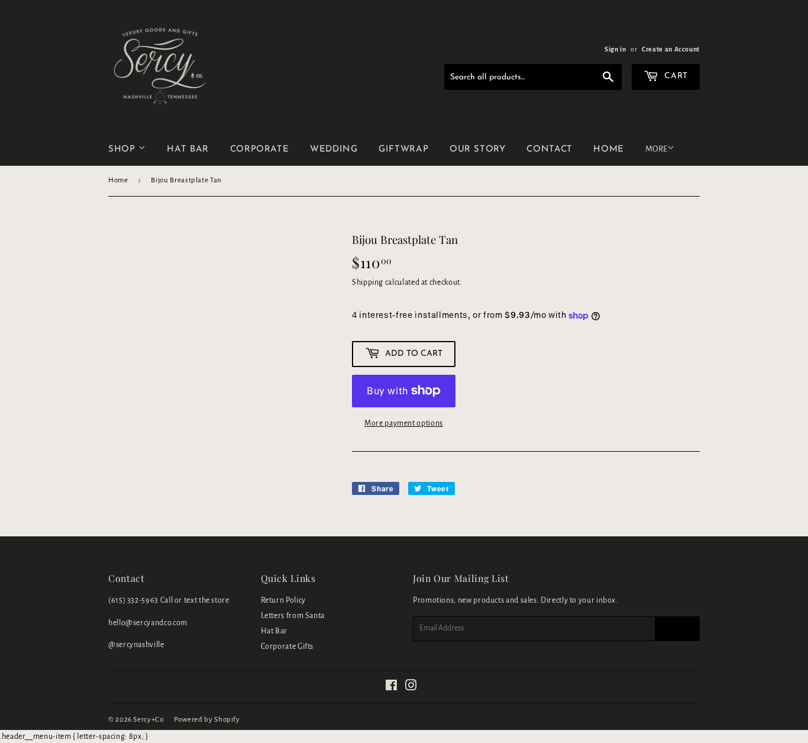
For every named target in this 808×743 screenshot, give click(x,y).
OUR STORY (478, 149)
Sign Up (677, 628)
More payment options (403, 423)
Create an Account (671, 49)
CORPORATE (259, 149)
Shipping (367, 282)
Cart (675, 76)
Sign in (615, 49)
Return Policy (283, 600)
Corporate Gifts (287, 646)
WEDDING (333, 149)
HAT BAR (187, 149)
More (656, 148)
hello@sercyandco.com (148, 623)
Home (118, 180)
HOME (608, 149)
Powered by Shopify (207, 719)
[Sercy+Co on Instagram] (411, 687)
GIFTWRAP (403, 149)
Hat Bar (274, 631)
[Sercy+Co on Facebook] (391, 687)
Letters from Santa (293, 616)
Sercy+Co (148, 719)
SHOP (123, 149)
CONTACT (549, 149)
